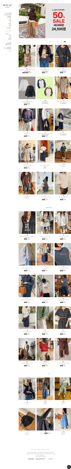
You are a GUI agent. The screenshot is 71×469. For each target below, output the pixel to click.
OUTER (10, 20)
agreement (38, 449)
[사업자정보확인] (53, 453)
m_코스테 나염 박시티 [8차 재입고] (45, 236)
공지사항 (9, 35)
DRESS (10, 25)
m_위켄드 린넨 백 (42, 433)
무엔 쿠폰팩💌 (7, 33)
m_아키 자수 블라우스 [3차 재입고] (45, 165)
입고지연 (9, 39)
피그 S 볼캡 (45, 402)
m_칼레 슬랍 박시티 (27, 133)
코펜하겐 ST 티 (45, 101)
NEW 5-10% (9, 17)
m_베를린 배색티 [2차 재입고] (27, 165)
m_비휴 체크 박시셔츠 (45, 331)
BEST (10, 19)
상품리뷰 (9, 38)
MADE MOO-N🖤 (8, 13)
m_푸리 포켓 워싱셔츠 (45, 69)
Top (69, 467)
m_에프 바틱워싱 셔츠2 (27, 101)
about (32, 449)
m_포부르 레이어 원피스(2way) (45, 133)
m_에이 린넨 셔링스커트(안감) (27, 331)
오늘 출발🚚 (9, 16)
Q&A (10, 36)
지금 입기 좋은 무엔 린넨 (7, 14)
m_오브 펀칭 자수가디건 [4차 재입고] (45, 299)
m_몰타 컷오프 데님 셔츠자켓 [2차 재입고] (27, 299)
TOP (10, 22)
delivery (48, 449)
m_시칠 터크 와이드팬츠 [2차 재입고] (27, 69)
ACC (10, 26)
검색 (10, 30)
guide (35, 449)
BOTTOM (9, 23)
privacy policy (43, 449)
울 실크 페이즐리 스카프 (27, 402)
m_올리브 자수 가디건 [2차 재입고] (27, 236)
